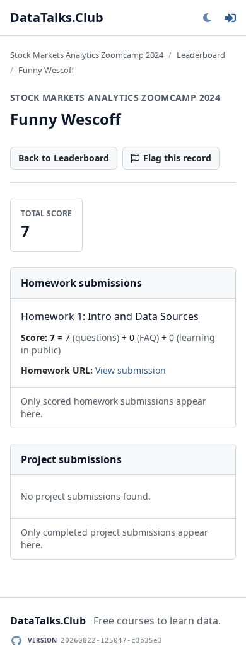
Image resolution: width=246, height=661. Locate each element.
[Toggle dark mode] (207, 18)
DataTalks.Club (56, 17)
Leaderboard (201, 54)
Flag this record (177, 158)
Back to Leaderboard (63, 158)
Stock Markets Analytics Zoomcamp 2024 (86, 54)
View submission (130, 370)
